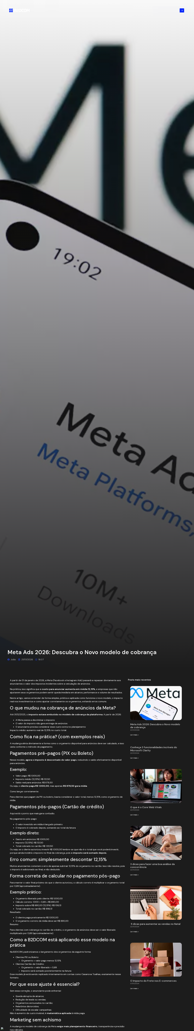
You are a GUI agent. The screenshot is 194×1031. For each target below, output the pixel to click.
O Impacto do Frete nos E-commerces (153, 981)
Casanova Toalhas (91, 974)
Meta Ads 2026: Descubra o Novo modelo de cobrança (155, 726)
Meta (49, 680)
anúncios (62, 723)
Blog (125, 10)
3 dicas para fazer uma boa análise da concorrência (152, 865)
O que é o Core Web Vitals (146, 807)
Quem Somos (111, 10)
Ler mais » (134, 735)
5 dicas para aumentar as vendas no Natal (155, 924)
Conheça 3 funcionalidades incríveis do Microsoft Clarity (153, 749)
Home (82, 10)
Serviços (95, 10)
